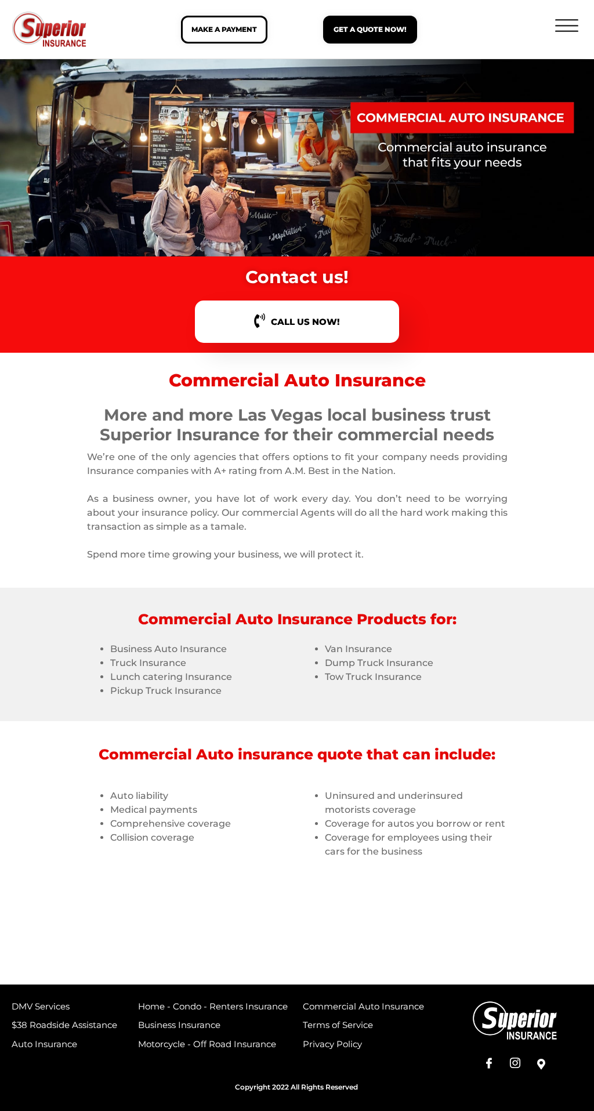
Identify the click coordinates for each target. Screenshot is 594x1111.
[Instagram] (515, 1064)
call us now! (305, 321)
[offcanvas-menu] (566, 27)
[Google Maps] (541, 1064)
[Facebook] (489, 1064)
